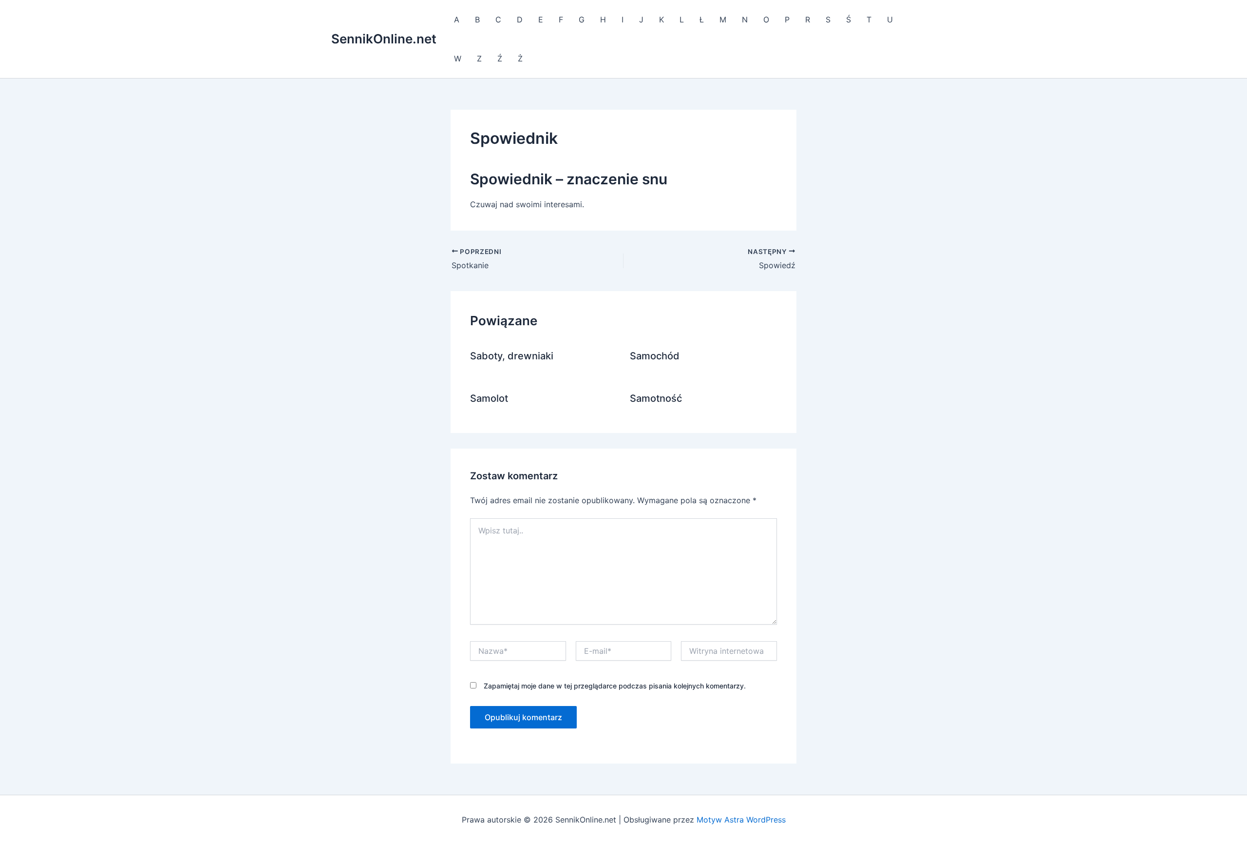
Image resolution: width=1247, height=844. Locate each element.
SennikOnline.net (383, 38)
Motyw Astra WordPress (741, 819)
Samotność (656, 398)
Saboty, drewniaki (511, 356)
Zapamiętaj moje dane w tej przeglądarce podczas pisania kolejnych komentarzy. (615, 686)
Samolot (489, 398)
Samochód (655, 356)
